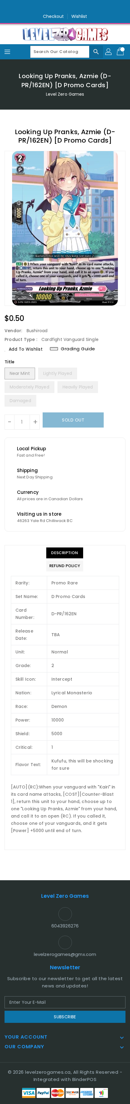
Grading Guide (78, 349)
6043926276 (65, 926)
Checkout (53, 16)
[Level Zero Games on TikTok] (76, 7)
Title (10, 362)
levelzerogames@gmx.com (65, 954)
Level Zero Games (65, 94)
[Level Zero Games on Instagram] (65, 7)
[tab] (64, 552)
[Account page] (109, 52)
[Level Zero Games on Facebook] (53, 7)
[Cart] (121, 52)
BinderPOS (84, 1079)
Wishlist (79, 16)
